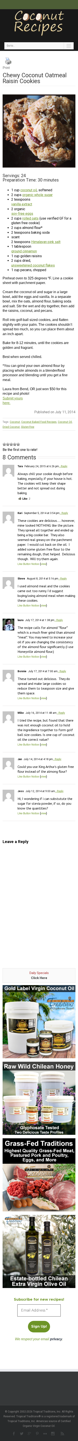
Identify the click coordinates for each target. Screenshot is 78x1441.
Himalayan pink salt (45, 242)
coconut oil (28, 190)
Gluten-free (27, 426)
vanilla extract (21, 204)
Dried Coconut (11, 426)
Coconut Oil (65, 421)
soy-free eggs (22, 214)
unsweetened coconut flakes (33, 265)
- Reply (63, 466)
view (43, 564)
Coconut (15, 421)
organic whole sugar (37, 195)
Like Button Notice (28, 564)
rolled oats (30, 218)
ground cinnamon (24, 251)
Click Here (39, 978)
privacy (56, 1339)
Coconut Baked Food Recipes (39, 421)
